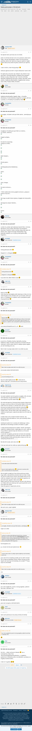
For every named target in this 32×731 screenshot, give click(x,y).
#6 (30, 244)
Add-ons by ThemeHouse (12, 723)
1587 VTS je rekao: (6, 315)
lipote (5, 11)
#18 (30, 612)
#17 (30, 597)
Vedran (7, 216)
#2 (30, 90)
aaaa (20, 9)
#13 (30, 454)
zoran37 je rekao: (5, 365)
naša (9, 11)
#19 (30, 623)
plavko (12, 11)
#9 (30, 308)
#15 (30, 516)
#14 (30, 495)
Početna (25, 710)
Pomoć (20, 710)
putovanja (17, 11)
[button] (1, 2)
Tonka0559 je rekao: (6, 523)
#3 (30, 108)
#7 (30, 262)
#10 (30, 335)
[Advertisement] (16, 29)
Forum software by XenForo (12, 722)
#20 (30, 646)
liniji (2, 11)
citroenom (24, 9)
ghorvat (7, 618)
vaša (21, 11)
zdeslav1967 (4, 9)
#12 (30, 390)
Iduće (17, 665)
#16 (30, 581)
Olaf (6, 606)
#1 (30, 52)
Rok (6, 641)
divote (28, 9)
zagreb (25, 11)
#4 (30, 125)
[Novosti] (30, 1)
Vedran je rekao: (5, 533)
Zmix (6, 85)
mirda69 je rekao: (5, 269)
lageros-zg (8, 385)
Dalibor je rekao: (5, 630)
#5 (30, 221)
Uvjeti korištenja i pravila (6, 710)
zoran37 (7, 330)
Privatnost (15, 710)
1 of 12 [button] (12, 665)
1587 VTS (7, 281)
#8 (30, 286)
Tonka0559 (8, 103)
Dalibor (7, 575)
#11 (30, 358)
